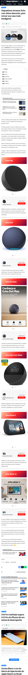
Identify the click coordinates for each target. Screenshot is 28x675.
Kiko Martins (5, 628)
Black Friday (13, 562)
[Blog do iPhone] (11, 1)
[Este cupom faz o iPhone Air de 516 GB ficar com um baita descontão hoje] (23, 595)
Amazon (7, 562)
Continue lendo (14, 659)
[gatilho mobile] (2, 1)
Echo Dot (5, 74)
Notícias (4, 611)
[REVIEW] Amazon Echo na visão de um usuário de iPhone (10, 113)
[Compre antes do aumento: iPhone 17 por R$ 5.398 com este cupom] (23, 589)
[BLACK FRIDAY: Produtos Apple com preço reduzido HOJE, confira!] (22, 554)
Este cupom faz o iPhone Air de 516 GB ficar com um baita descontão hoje (9, 595)
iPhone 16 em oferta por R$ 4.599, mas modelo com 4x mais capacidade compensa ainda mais (10, 581)
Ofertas (3, 7)
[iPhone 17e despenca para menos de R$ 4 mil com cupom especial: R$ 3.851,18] (23, 603)
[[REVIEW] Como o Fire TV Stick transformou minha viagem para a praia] (22, 108)
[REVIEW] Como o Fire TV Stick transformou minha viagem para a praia (10, 108)
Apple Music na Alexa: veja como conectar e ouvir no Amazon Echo (9, 102)
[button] (12, 255)
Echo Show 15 (6, 83)
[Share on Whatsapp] (9, 24)
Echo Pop (5, 72)
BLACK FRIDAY (21, 203)
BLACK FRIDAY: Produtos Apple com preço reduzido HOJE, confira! (10, 553)
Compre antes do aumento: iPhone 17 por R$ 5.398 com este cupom (10, 588)
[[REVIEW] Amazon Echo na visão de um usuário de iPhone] (22, 114)
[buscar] (19, 1)
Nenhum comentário (21, 572)
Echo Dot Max (6, 76)
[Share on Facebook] (4, 24)
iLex (4, 26)
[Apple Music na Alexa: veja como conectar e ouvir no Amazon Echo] (22, 103)
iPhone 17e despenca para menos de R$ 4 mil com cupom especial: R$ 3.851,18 (9, 603)
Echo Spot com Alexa (8, 78)
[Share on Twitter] (6, 24)
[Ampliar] (25, 166)
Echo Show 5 (6, 81)
